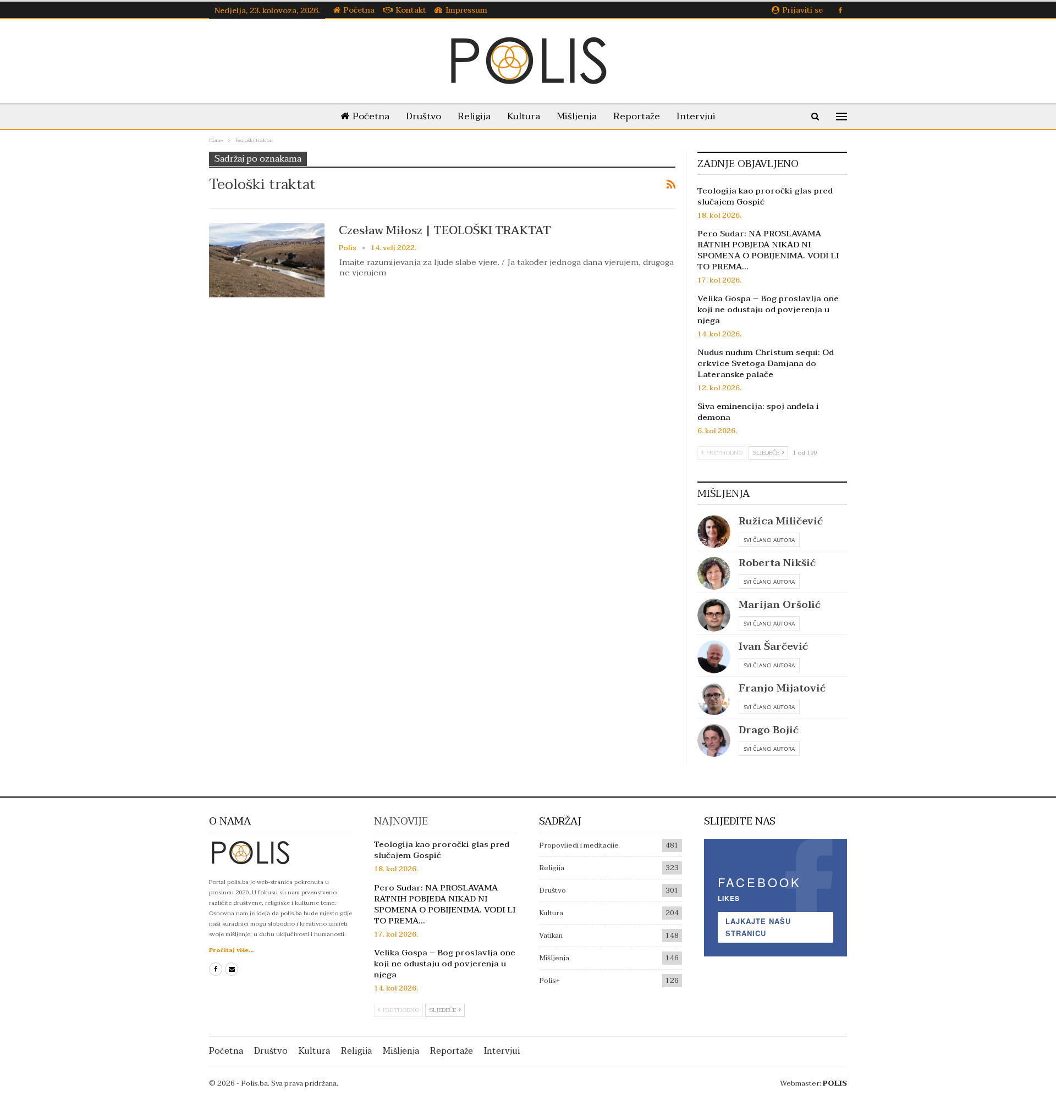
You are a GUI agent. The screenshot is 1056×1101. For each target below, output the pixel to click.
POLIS (835, 1083)
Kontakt (411, 10)
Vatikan (551, 936)
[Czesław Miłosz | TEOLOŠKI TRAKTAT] (266, 260)
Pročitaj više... (231, 950)
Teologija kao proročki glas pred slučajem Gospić (765, 196)
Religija (474, 116)
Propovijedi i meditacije (579, 845)
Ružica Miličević (781, 521)
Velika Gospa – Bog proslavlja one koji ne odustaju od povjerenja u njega (768, 309)
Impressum (466, 10)
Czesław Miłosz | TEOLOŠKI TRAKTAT (445, 230)
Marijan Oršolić (780, 604)
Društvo (423, 116)
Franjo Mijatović (782, 688)
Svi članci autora (769, 540)
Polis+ (549, 981)
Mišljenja (577, 116)
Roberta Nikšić (777, 563)
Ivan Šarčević (773, 646)
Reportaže (636, 116)
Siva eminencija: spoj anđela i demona (758, 411)
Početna (359, 10)
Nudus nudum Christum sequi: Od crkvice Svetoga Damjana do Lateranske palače (765, 363)
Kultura (523, 116)
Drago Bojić (769, 730)
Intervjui (696, 116)
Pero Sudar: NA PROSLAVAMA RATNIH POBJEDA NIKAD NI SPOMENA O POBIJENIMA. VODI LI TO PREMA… (768, 250)
